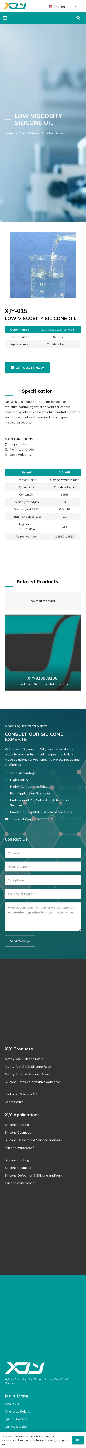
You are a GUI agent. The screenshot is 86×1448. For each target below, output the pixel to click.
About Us (12, 1404)
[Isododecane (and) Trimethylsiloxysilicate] (43, 653)
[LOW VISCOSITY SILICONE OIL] (43, 265)
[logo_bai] (43, 1368)
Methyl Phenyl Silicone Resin (27, 1074)
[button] (5, 18)
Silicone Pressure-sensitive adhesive (32, 1082)
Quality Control (16, 1419)
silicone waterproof (19, 1148)
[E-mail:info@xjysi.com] (8, 819)
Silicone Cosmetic (18, 1132)
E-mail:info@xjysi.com (26, 819)
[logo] (15, 6)
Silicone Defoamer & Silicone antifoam (34, 1140)
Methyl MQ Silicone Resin (24, 1059)
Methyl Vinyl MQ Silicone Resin (28, 1066)
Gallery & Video (16, 1427)
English (59, 7)
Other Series (14, 1102)
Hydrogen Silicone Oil (21, 1094)
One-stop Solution (18, 1411)
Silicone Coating (17, 1125)
